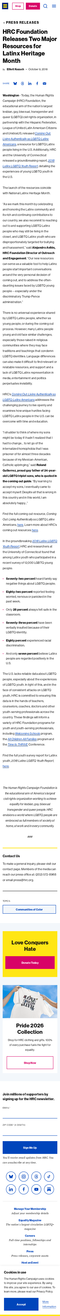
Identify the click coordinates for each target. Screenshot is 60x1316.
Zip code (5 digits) (20, 1125)
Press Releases (22, 22)
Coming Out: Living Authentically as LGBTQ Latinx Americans (27, 138)
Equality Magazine (30, 1220)
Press (30, 1251)
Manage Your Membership (30, 1209)
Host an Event (30, 1262)
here (20, 525)
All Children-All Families (22, 739)
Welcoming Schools (27, 733)
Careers (30, 1235)
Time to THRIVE (18, 744)
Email (13, 1108)
